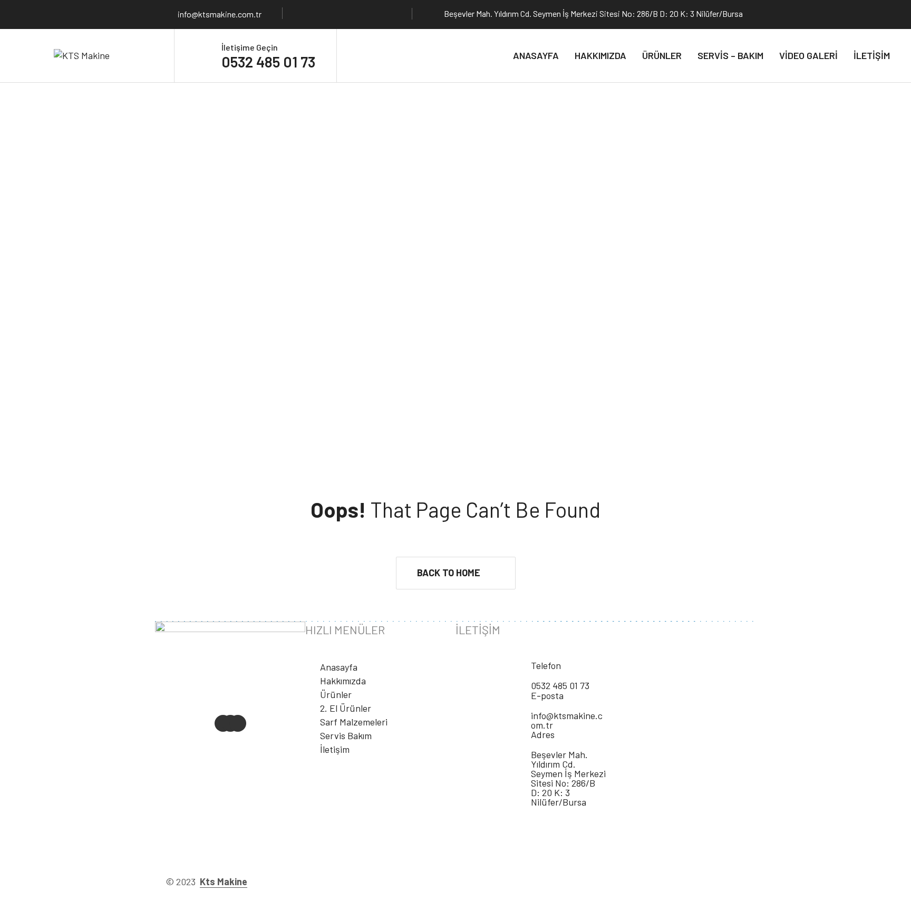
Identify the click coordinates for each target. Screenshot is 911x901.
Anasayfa (536, 55)
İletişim (872, 55)
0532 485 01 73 (268, 62)
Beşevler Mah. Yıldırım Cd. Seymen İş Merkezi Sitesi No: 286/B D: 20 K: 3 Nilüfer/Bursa (568, 778)
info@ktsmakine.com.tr (219, 14)
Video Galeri (808, 55)
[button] (456, 573)
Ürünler (662, 55)
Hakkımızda (600, 55)
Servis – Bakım (730, 55)
